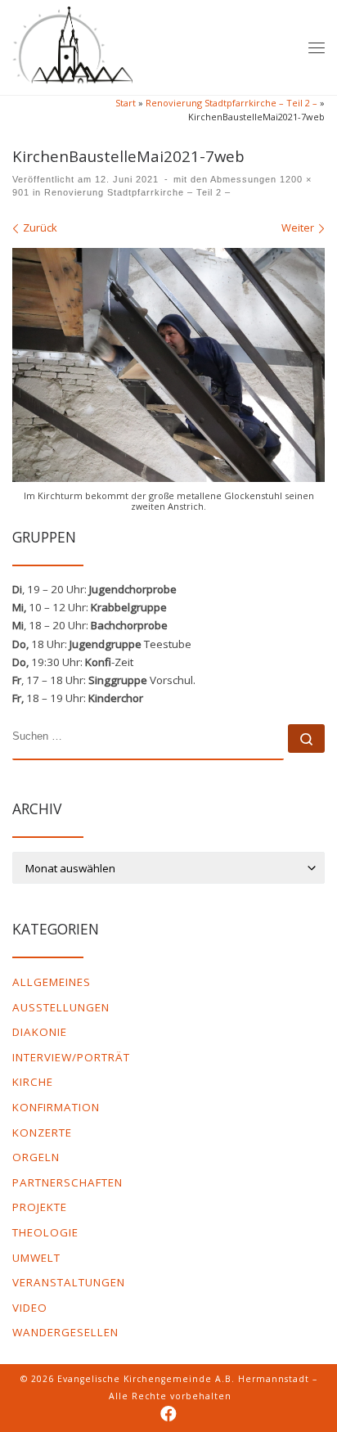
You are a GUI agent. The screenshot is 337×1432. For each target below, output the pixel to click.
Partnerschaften (67, 1182)
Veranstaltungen (68, 1282)
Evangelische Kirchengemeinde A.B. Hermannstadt (183, 1379)
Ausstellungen (61, 1007)
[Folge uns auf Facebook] (168, 1414)
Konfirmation (56, 1107)
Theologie (45, 1232)
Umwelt (36, 1257)
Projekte (39, 1207)
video (29, 1307)
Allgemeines (51, 982)
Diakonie (39, 1031)
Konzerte (42, 1132)
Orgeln (36, 1157)
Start (125, 103)
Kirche (32, 1081)
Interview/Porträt (71, 1057)
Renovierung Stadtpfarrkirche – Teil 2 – (231, 103)
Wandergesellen (65, 1332)
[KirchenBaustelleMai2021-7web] (168, 365)
